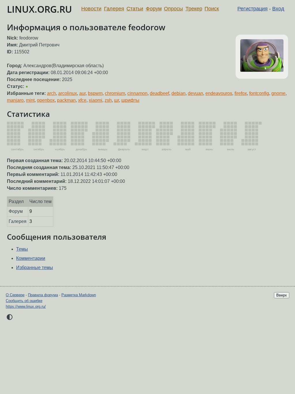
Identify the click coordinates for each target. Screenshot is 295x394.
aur (82, 93)
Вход (278, 9)
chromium (115, 93)
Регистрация (252, 9)
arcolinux (67, 93)
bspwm (95, 93)
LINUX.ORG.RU (39, 9)
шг (116, 100)
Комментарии (30, 258)
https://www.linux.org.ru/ (26, 306)
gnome (278, 93)
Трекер (194, 9)
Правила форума (43, 295)
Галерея (114, 9)
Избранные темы (34, 267)
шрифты (130, 100)
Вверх (281, 295)
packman (66, 100)
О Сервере (15, 295)
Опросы (173, 9)
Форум (154, 9)
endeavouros (218, 93)
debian (178, 93)
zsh (108, 100)
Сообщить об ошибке (24, 301)
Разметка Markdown (78, 295)
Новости (91, 9)
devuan (195, 93)
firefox (241, 93)
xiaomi (95, 100)
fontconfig (259, 93)
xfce (82, 100)
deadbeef (159, 93)
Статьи (134, 9)
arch (51, 93)
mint (30, 100)
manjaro (15, 100)
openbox (46, 100)
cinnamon (137, 93)
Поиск (212, 9)
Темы (22, 249)
